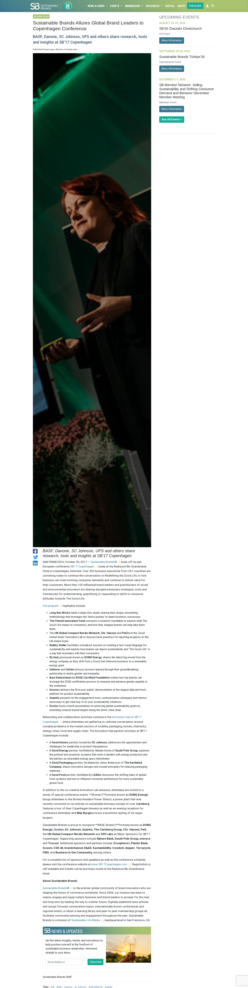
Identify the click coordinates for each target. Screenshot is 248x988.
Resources (153, 6)
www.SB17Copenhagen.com (109, 864)
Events (115, 6)
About (181, 6)
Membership (133, 6)
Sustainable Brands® (103, 562)
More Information (171, 40)
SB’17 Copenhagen (82, 566)
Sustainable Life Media (85, 920)
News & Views (96, 6)
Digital (169, 6)
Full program (51, 605)
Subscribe (195, 5)
